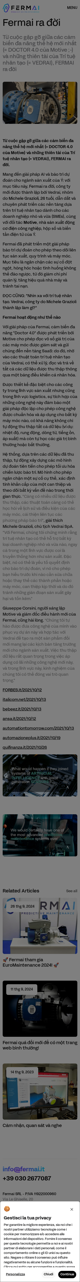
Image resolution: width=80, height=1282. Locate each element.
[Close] (71, 1209)
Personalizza (15, 1274)
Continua (67, 1274)
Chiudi (48, 1274)
